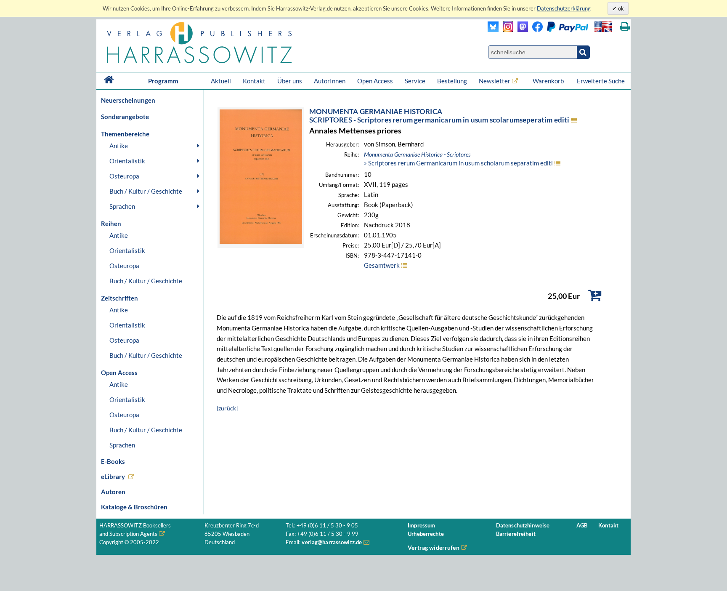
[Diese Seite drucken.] (625, 26)
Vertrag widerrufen (433, 547)
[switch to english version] (603, 26)
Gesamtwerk (382, 265)
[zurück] (227, 408)
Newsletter (494, 81)
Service (415, 81)
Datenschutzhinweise (522, 525)
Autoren (113, 491)
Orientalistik (127, 161)
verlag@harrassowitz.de (332, 542)
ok (620, 8)
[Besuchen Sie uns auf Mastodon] (520, 29)
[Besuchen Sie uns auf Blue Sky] (493, 29)
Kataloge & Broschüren (134, 507)
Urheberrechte (426, 534)
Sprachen (122, 206)
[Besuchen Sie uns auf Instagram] (506, 29)
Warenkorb (549, 81)
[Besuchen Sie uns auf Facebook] (535, 29)
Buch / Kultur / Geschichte (145, 191)
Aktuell (221, 81)
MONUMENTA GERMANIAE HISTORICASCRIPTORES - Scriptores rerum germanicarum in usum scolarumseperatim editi (439, 115)
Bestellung (452, 81)
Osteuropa (124, 176)
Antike (118, 145)
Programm (163, 81)
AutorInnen (329, 81)
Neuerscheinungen (128, 100)
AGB (581, 525)
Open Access (375, 81)
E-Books (113, 461)
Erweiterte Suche (601, 81)
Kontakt (254, 81)
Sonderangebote (125, 116)
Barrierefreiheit (516, 534)
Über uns (289, 81)
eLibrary (113, 476)
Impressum (421, 525)
